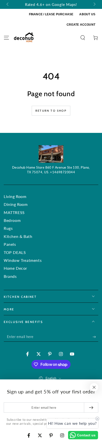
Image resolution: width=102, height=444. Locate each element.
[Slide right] (94, 4)
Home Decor (15, 268)
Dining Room (16, 204)
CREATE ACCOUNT (81, 24)
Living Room (15, 196)
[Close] (94, 387)
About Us (87, 14)
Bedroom (12, 220)
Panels (10, 244)
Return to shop (51, 110)
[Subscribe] (95, 336)
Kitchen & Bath (18, 236)
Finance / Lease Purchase (51, 14)
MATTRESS (14, 212)
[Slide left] (8, 4)
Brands (10, 276)
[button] (82, 38)
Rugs (8, 228)
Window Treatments (23, 260)
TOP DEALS (15, 252)
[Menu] (6, 38)
